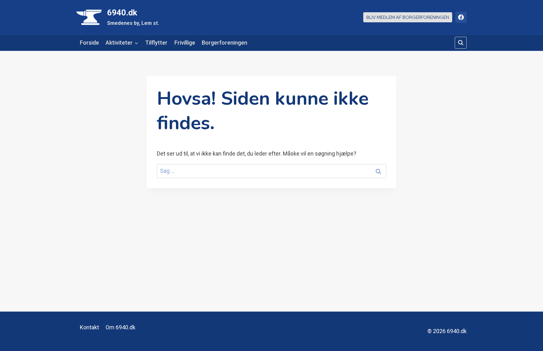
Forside (89, 42)
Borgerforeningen (224, 42)
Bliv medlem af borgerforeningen (407, 17)
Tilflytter (156, 42)
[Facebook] (461, 17)
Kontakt (89, 327)
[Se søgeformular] (461, 43)
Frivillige (184, 42)
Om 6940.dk (120, 327)
